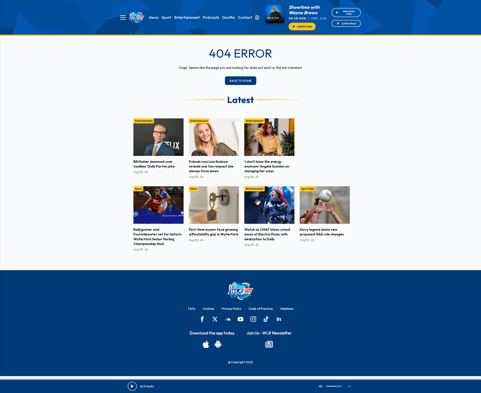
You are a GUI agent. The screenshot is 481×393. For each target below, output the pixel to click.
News (154, 17)
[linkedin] (279, 319)
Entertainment (187, 17)
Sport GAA (307, 188)
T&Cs (191, 308)
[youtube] (240, 319)
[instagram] (253, 319)
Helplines (286, 308)
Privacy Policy (231, 308)
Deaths (228, 17)
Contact (245, 17)
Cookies (208, 308)
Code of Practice (261, 308)
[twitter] (215, 319)
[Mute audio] (320, 386)
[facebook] (202, 319)
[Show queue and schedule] (349, 386)
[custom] (227, 319)
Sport (166, 17)
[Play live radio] (132, 386)
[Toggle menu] (123, 17)
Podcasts (211, 17)
